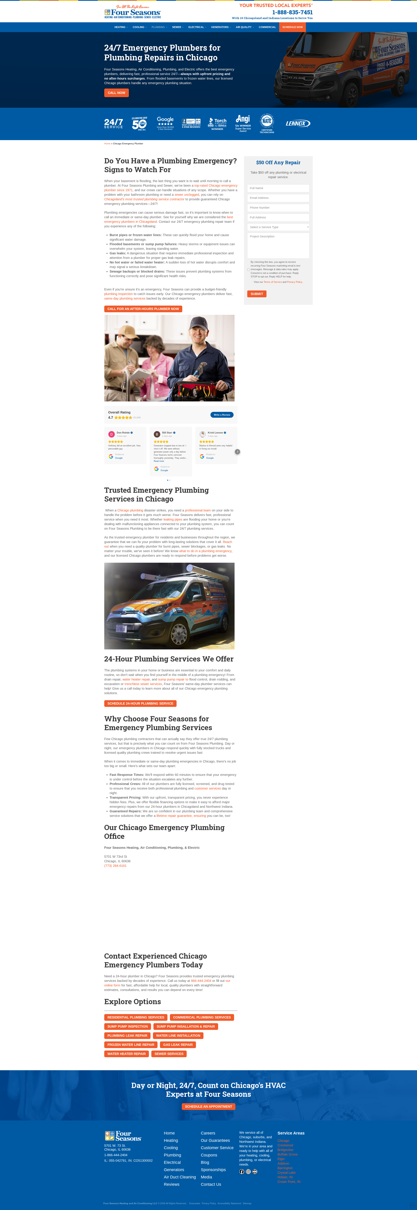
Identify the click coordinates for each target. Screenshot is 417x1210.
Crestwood (285, 1145)
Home (107, 143)
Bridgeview (285, 1150)
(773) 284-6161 (115, 865)
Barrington (285, 1168)
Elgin (281, 1159)
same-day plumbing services (124, 298)
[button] (104, 451)
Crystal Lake (287, 1172)
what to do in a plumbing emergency (205, 551)
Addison (283, 1163)
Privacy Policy (294, 282)
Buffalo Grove (288, 1154)
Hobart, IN (285, 1177)
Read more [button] (159, 461)
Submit (257, 294)
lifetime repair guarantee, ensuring (181, 816)
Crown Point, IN (289, 1181)
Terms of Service (273, 282)
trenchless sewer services (143, 684)
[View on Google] (111, 434)
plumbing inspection (118, 294)
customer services (208, 788)
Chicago (283, 1140)
